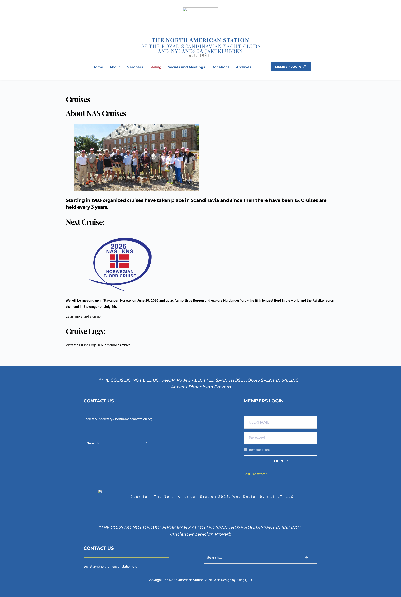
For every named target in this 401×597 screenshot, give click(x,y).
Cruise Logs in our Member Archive (104, 345)
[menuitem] (97, 67)
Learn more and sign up (83, 317)
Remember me (259, 450)
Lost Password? (255, 474)
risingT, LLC (280, 497)
